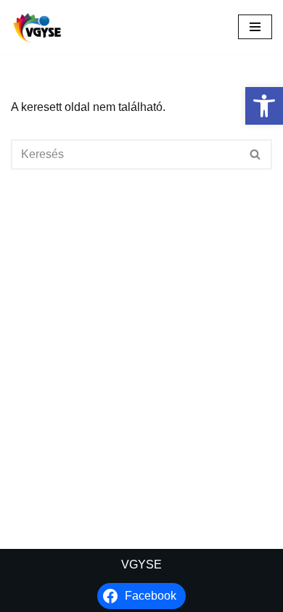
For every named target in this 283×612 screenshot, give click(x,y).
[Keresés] (255, 154)
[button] (264, 106)
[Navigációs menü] (255, 27)
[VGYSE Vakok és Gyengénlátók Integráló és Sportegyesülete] (37, 27)
